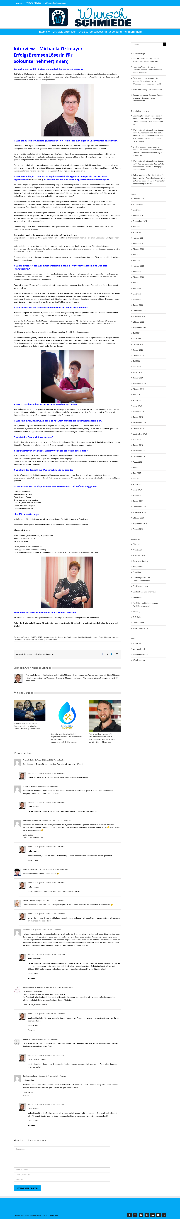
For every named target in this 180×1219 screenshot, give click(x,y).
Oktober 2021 (138, 322)
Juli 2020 (136, 361)
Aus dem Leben (57, 637)
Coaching (81, 637)
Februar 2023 (138, 266)
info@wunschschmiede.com (54, 3)
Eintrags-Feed (139, 649)
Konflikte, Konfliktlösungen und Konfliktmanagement (145, 604)
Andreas (52, 478)
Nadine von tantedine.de (32, 820)
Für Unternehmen (91, 637)
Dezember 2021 (139, 311)
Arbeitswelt (137, 550)
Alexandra (26, 930)
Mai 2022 (137, 294)
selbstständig (36, 179)
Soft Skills (26, 640)
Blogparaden (138, 566)
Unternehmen (138, 623)
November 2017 (139, 451)
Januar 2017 (138, 501)
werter (23, 80)
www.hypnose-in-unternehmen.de (28, 547)
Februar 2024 (138, 238)
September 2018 (140, 434)
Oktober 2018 (138, 428)
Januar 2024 (138, 243)
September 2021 (140, 327)
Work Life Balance (36, 640)
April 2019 (137, 400)
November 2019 (139, 383)
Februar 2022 (138, 299)
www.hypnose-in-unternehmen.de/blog (30, 550)
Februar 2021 (138, 344)
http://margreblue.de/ (79, 945)
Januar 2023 (138, 271)
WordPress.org (139, 660)
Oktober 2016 (138, 518)
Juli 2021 (136, 333)
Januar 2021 (138, 350)
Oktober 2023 (138, 249)
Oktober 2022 (138, 277)
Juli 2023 (136, 255)
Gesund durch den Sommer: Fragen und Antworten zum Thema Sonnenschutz (148, 98)
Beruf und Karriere (70, 637)
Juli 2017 (136, 467)
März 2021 (137, 339)
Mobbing (136, 611)
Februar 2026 (138, 199)
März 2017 (137, 490)
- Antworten (60, 760)
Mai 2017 (137, 479)
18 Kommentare (51, 640)
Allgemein (47, 637)
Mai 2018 (137, 439)
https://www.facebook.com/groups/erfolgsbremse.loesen (75, 552)
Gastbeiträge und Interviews (109, 637)
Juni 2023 (137, 260)
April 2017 (137, 484)
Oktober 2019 (138, 389)
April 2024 (137, 232)
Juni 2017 (137, 473)
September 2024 (140, 221)
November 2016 (139, 512)
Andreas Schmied (23, 637)
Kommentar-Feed (140, 655)
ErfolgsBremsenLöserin (107, 74)
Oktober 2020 (138, 355)
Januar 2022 (138, 305)
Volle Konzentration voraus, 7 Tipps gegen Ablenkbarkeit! (148, 167)
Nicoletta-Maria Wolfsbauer (33, 987)
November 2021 (139, 316)
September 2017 (140, 456)
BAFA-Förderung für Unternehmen (147, 89)
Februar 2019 (138, 411)
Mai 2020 (137, 367)
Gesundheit (18, 640)
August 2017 (138, 462)
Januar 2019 (138, 417)
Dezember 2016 (139, 507)
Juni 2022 (137, 288)
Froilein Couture (29, 901)
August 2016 (138, 529)
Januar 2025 (138, 216)
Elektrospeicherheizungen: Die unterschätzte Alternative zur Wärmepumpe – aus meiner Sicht (102, 737)
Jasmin (25, 786)
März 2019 (137, 406)
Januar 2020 (138, 378)
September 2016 (140, 523)
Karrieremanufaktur (30, 1076)
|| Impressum (42, 1215)
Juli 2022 (136, 283)
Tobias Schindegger (30, 869)
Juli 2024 (136, 227)
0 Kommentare (35, 729)
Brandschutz (138, 155)
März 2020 (137, 372)
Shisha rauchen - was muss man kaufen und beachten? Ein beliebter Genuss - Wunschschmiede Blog (147, 150)
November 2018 (139, 423)
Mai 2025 (137, 210)
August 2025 (138, 204)
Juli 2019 (136, 395)
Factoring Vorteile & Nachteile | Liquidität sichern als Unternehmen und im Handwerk (66, 737)
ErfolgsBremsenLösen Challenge (48, 618)
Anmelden (137, 643)
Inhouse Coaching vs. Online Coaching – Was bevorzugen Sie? (148, 121)
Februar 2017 (138, 495)
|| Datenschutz (53, 1215)
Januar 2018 (138, 445)
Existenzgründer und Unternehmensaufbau (142, 579)
